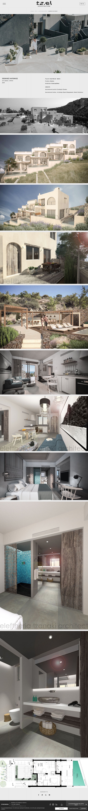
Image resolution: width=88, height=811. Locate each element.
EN (81, 3)
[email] (49, 795)
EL (83, 3)
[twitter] (42, 795)
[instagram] (53, 804)
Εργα (36, 11)
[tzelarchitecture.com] (44, 4)
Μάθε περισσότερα (73, 808)
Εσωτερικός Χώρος (42, 11)
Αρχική (32, 11)
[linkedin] (46, 795)
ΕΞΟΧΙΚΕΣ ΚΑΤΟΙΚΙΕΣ (53, 11)
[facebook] (50, 804)
